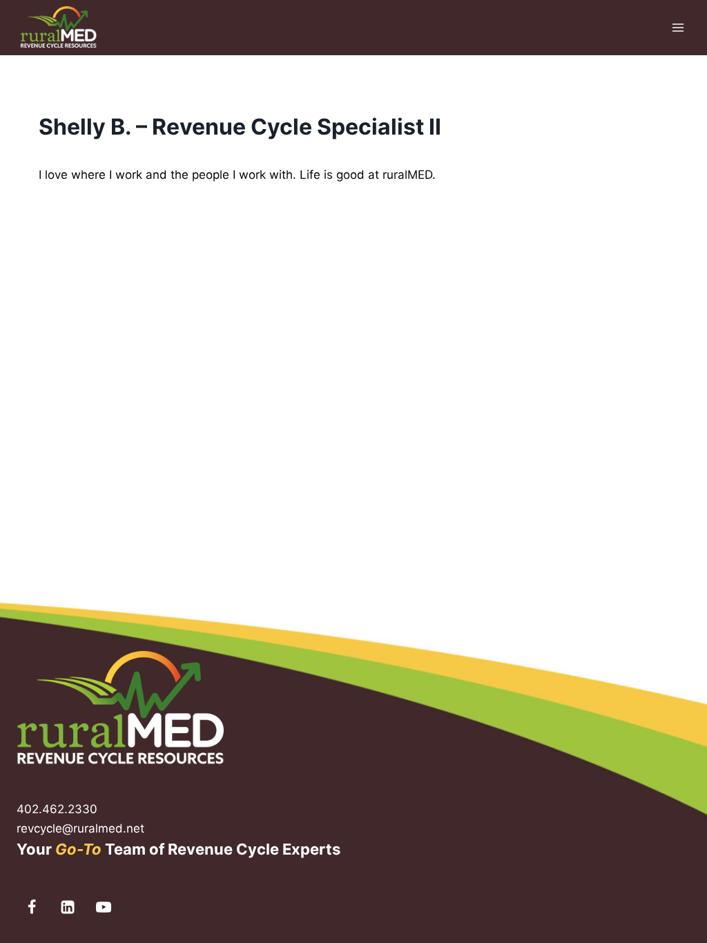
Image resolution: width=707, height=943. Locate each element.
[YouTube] (103, 907)
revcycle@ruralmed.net (80, 828)
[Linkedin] (67, 907)
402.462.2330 (57, 809)
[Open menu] (677, 27)
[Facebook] (32, 907)
